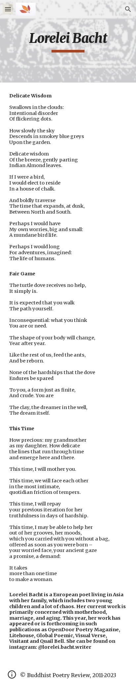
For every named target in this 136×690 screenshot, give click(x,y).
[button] (8, 9)
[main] (68, 41)
